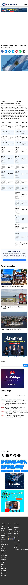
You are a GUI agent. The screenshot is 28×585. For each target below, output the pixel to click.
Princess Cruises (19, 463)
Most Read (21, 395)
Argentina (17, 103)
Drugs (16, 465)
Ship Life (12, 465)
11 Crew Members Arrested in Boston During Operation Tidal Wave (15, 408)
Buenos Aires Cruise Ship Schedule (11, 329)
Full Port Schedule (14, 259)
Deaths (21, 465)
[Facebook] (2, 51)
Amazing (4, 468)
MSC (25, 463)
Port (19, 471)
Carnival (24, 460)
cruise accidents (11, 460)
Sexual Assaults (18, 468)
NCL (3, 463)
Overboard (4, 460)
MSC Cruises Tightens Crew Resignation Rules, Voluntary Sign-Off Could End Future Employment (16, 412)
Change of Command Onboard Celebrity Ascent (15, 404)
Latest (7, 395)
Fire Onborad (10, 468)
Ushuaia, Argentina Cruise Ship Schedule (13, 286)
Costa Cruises (5, 465)
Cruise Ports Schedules (7, 471)
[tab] (8, 396)
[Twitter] (13, 51)
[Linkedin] (9, 51)
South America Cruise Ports (7, 103)
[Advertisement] (14, 27)
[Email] (24, 51)
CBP (15, 471)
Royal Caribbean (9, 463)
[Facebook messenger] (6, 51)
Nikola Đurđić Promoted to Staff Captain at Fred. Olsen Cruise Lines (16, 400)
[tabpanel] (14, 408)
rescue (18, 460)
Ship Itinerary (24, 471)
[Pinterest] (16, 51)
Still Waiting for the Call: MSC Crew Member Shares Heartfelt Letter (14, 416)
